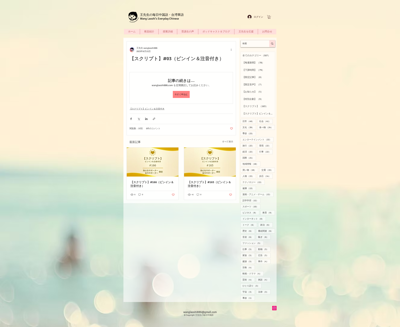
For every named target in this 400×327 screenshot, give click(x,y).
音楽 (248, 237)
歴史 (248, 231)
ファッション (253, 243)
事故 (248, 298)
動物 (264, 249)
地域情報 (251, 163)
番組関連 (266, 231)
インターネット (254, 218)
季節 (249, 133)
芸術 (248, 279)
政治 (266, 224)
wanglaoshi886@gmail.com (200, 312)
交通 (268, 170)
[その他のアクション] (231, 50)
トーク (249, 224)
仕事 (248, 249)
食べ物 (267, 127)
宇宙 (248, 291)
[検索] (272, 43)
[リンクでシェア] (153, 118)
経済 (249, 151)
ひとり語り (251, 285)
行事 (266, 151)
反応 (266, 176)
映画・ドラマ (253, 273)
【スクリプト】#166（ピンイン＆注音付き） (152, 184)
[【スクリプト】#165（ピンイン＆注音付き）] (210, 162)
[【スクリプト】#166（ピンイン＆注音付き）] (152, 162)
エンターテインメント (257, 139)
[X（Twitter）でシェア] (138, 118)
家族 (248, 255)
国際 (249, 157)
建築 (248, 261)
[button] (269, 17)
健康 (249, 188)
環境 (266, 145)
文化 (249, 127)
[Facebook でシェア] (131, 118)
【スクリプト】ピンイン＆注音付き (147, 108)
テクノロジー (253, 182)
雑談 (264, 279)
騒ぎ (264, 237)
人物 (249, 176)
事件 (264, 261)
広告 (264, 255)
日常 (249, 121)
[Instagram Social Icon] (274, 308)
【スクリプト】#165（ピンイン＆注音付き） (209, 184)
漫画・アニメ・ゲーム (257, 194)
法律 (264, 291)
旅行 (249, 145)
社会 (266, 121)
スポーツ (251, 206)
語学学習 (251, 200)
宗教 (248, 267)
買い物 (250, 170)
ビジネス (250, 212)
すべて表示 (227, 141)
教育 (268, 212)
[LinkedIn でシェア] (146, 118)
